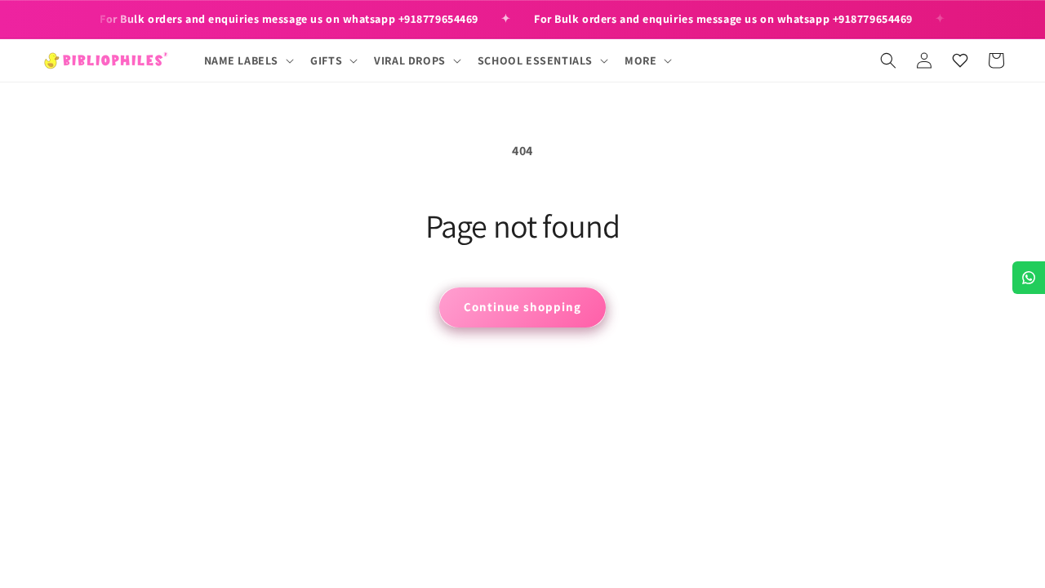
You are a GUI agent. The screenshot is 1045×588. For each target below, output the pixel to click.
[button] (247, 60)
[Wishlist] (960, 60)
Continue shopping (522, 306)
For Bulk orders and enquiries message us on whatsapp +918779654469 (289, 18)
